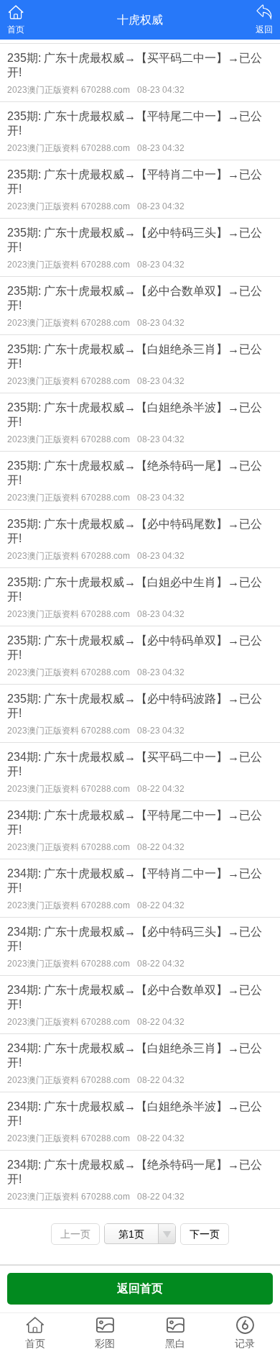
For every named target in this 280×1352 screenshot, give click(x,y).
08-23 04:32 (161, 90)
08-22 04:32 (161, 789)
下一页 (205, 1234)
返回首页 (140, 1288)
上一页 (75, 1234)
